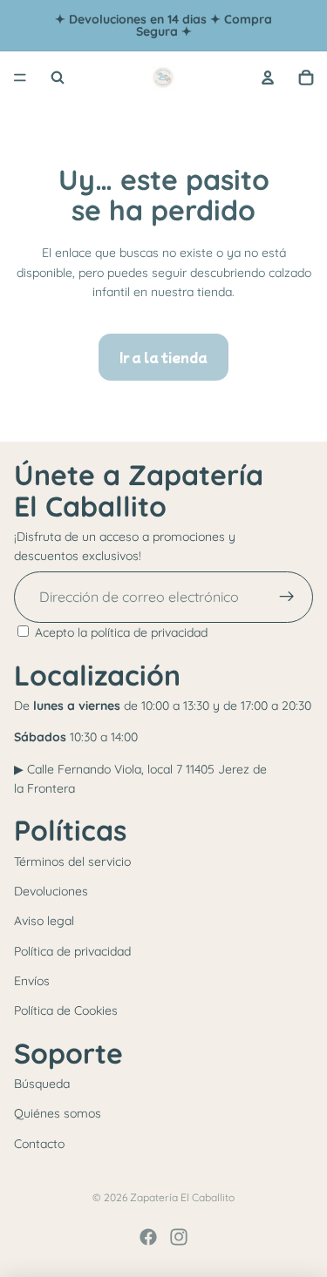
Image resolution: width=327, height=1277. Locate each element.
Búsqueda (42, 1083)
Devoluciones (51, 891)
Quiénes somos (57, 1113)
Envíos (32, 981)
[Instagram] (178, 1236)
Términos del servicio (72, 861)
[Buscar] (57, 77)
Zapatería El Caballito (182, 1197)
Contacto (39, 1144)
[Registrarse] (287, 597)
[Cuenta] (268, 77)
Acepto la (121, 632)
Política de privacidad (72, 951)
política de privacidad (149, 632)
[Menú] (20, 77)
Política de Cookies (66, 1010)
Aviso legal (44, 921)
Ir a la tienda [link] (163, 357)
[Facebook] (148, 1236)
